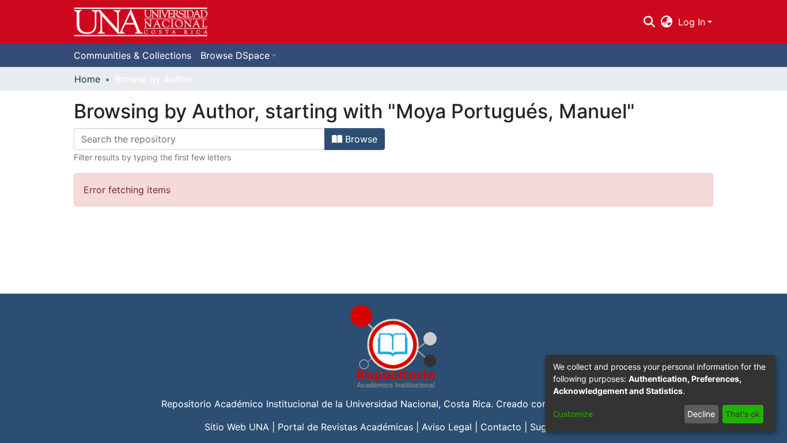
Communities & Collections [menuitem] (132, 55)
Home (87, 79)
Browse (359, 139)
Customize (573, 414)
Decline (701, 414)
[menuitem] (667, 22)
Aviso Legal (447, 427)
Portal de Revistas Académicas (345, 427)
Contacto (500, 427)
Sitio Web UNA (237, 427)
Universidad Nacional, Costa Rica (418, 404)
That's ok (742, 414)
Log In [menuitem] (691, 22)
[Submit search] (649, 22)
